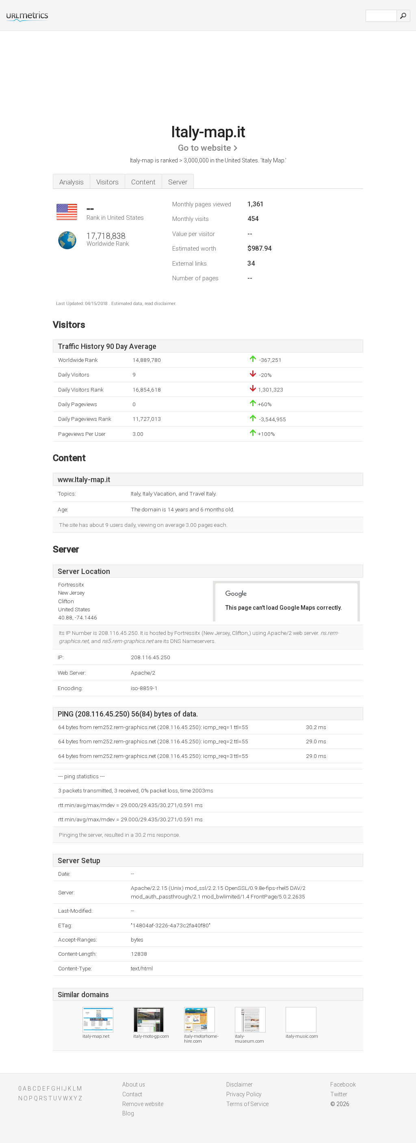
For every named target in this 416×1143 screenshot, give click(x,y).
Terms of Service (247, 1104)
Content (143, 182)
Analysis (71, 182)
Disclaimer (239, 1084)
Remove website (142, 1104)
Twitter (338, 1094)
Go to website (204, 148)
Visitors (107, 182)
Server (177, 182)
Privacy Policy (244, 1094)
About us (133, 1084)
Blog (128, 1113)
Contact (132, 1094)
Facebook (343, 1084)
